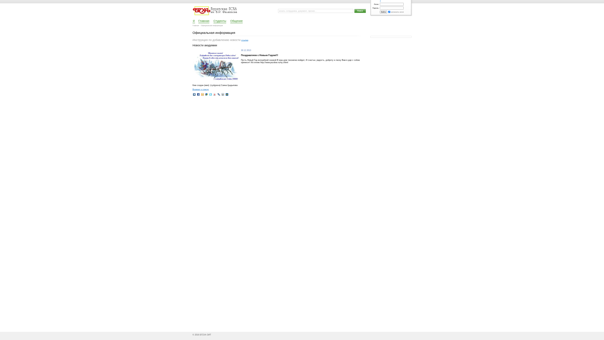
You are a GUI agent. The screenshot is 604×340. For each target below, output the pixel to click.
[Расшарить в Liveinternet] (223, 95)
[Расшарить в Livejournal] (219, 95)
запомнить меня (397, 12)
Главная (196, 25)
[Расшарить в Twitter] (210, 95)
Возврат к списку (201, 89)
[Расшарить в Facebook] (198, 95)
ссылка (244, 40)
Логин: (376, 4)
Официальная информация (212, 25)
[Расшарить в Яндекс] (214, 95)
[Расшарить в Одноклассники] (202, 95)
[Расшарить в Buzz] (206, 95)
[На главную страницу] (215, 11)
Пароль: (375, 8)
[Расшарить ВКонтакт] (194, 95)
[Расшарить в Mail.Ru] (227, 95)
